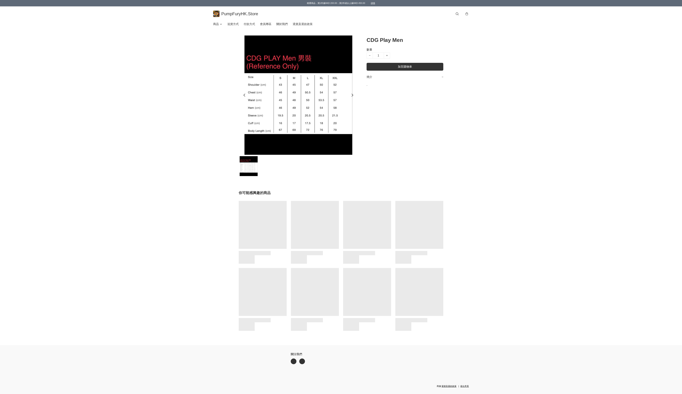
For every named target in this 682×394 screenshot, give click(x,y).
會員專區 (265, 24)
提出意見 (464, 386)
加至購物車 (405, 66)
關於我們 (282, 24)
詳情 (373, 3)
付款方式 (249, 24)
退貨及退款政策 (303, 24)
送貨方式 (233, 24)
